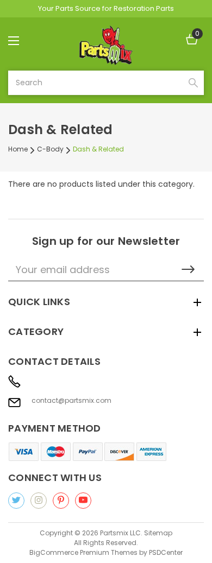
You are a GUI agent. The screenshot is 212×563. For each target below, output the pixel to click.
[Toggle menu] (23, 40)
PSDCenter (166, 552)
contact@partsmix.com (71, 400)
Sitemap (158, 532)
